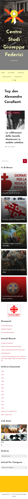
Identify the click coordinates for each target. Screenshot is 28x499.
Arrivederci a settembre (7, 343)
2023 (8, 113)
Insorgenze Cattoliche (6, 329)
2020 (2, 381)
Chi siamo (11, 73)
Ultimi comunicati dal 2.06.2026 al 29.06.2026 (13, 350)
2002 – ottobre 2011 (6, 414)
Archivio (21, 73)
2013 (2, 404)
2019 (2, 384)
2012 (2, 408)
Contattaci (18, 77)
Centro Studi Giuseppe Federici (14, 43)
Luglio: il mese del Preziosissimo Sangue (11, 346)
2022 (2, 374)
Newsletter (7, 77)
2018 (2, 388)
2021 (2, 378)
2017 (2, 391)
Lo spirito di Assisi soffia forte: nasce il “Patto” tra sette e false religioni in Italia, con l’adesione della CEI (13, 358)
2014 (2, 401)
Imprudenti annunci (5, 353)
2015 (2, 398)
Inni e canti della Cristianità (7, 332)
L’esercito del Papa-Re (6, 326)
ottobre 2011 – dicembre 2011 (9, 411)
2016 (2, 394)
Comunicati (16, 113)
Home (3, 73)
